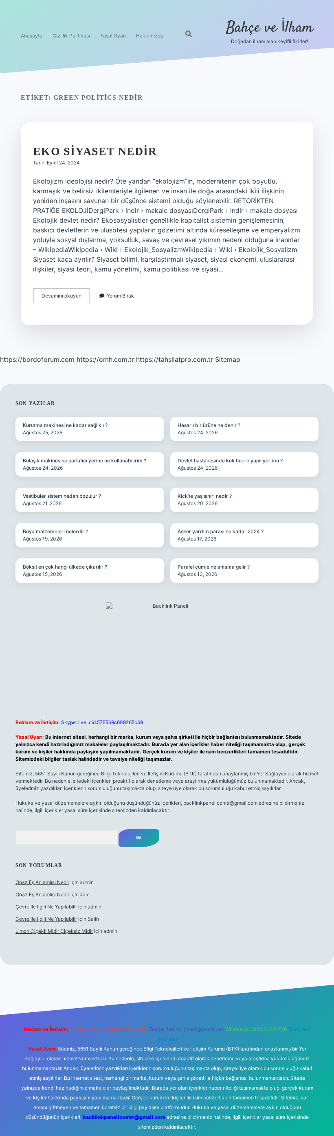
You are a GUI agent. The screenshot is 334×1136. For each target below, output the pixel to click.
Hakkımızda (149, 36)
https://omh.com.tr (105, 359)
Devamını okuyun (66, 297)
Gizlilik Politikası (71, 36)
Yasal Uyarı (113, 36)
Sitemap (227, 359)
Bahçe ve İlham (269, 28)
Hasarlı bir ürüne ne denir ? (209, 425)
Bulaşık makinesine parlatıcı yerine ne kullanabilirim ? (84, 460)
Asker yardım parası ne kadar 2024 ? (221, 531)
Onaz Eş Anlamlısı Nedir (42, 882)
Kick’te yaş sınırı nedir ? (205, 496)
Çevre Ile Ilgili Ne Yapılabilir (46, 907)
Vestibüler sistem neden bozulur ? (62, 496)
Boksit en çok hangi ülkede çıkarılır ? (65, 567)
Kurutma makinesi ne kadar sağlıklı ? (65, 425)
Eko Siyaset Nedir (95, 151)
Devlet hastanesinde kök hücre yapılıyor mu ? (230, 460)
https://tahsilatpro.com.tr (174, 359)
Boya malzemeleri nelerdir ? (55, 531)
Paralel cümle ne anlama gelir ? (214, 567)
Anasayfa (31, 36)
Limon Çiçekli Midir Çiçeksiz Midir (54, 931)
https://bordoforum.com (37, 359)
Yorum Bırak (120, 296)
